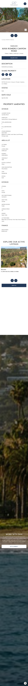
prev (12, 35)
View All (14, 285)
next (15, 35)
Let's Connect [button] (14, 546)
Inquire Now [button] (14, 57)
